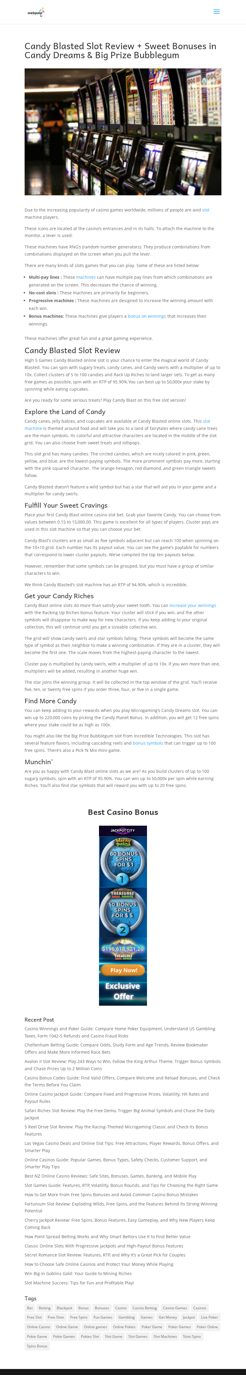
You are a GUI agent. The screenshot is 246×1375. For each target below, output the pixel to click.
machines (86, 277)
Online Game (67, 1326)
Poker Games (179, 1326)
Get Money (168, 1317)
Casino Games (175, 1307)
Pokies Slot (90, 1336)
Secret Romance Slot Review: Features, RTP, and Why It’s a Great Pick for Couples (105, 1255)
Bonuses (102, 1307)
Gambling (126, 1317)
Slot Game (113, 1336)
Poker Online (207, 1326)
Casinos (199, 1307)
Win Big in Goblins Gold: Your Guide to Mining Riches (78, 1273)
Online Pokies (124, 1326)
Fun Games (103, 1317)
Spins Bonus (37, 1346)
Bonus (83, 1307)
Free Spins (79, 1317)
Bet (30, 1307)
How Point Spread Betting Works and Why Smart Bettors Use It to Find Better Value (107, 1236)
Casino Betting (145, 1307)
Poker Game (152, 1326)
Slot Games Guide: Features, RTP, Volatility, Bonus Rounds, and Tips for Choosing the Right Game (121, 1185)
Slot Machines (165, 1336)
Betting (45, 1307)
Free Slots (56, 1317)
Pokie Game (37, 1336)
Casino (121, 1307)
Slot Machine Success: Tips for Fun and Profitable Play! (79, 1283)
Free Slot (34, 1317)
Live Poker (209, 1317)
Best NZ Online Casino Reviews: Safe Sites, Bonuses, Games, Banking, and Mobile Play (110, 1176)
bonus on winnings (147, 316)
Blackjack (64, 1307)
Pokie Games (64, 1336)
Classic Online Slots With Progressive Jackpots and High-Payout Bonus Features (104, 1246)
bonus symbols (148, 743)
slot (205, 210)
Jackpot (189, 1317)
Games (147, 1317)
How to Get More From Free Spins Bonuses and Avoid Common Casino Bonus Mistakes (111, 1194)
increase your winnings (193, 605)
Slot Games (138, 1336)
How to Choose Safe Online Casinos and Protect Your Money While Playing (99, 1264)
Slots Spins (192, 1336)
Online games (95, 1326)
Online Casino (38, 1326)
